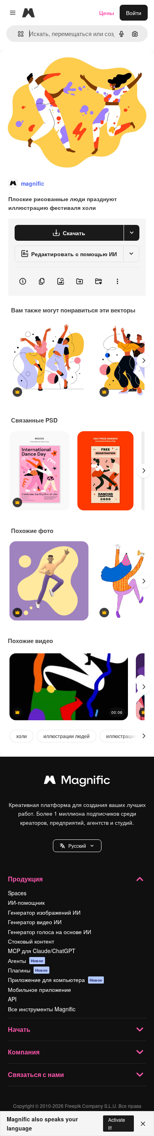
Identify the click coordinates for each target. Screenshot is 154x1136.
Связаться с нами (36, 1074)
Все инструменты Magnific (41, 1009)
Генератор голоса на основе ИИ (49, 932)
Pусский (77, 845)
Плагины (28, 970)
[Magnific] (77, 782)
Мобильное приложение (39, 989)
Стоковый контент (31, 941)
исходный (52, 68)
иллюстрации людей (66, 736)
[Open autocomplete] (17, 34)
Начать (19, 1029)
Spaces (17, 893)
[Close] (143, 1123)
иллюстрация (121, 736)
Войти (133, 13)
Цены (106, 13)
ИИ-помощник (26, 902)
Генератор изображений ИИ (44, 912)
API (12, 999)
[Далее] (144, 360)
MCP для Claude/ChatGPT (41, 951)
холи (21, 736)
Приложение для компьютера (55, 980)
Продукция (25, 878)
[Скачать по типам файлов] (131, 233)
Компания (23, 1051)
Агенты (25, 961)
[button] (77, 845)
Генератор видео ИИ (35, 922)
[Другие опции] (117, 281)
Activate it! (116, 1123)
